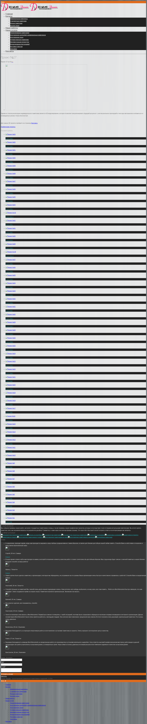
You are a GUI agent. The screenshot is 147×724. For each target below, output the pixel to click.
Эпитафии (13, 49)
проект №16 (9, 420)
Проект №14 (9, 436)
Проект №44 (9, 209)
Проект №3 (9, 514)
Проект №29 (9, 326)
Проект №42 (9, 224)
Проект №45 (9, 201)
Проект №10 (9, 459)
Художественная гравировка (19, 40)
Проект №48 (9, 177)
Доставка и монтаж (16, 46)
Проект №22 (9, 373)
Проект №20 (9, 389)
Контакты (10, 51)
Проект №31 (9, 310)
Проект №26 (9, 342)
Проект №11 (9, 451)
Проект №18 (9, 404)
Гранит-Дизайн (6, 678)
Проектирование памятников (19, 33)
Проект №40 (9, 240)
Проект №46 (9, 193)
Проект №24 (9, 357)
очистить (4, 676)
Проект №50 (9, 162)
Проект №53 (9, 138)
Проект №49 (9, 170)
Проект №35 (9, 279)
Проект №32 (9, 303)
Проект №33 (9, 295)
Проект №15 (9, 428)
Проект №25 (9, 350)
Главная (9, 14)
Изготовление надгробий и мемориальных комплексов (28, 35)
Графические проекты (8, 127)
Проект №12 (9, 444)
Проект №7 (9, 483)
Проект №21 (9, 381)
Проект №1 (9, 522)
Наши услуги (11, 30)
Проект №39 (9, 248)
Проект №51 (9, 154)
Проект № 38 (10, 256)
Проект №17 (9, 412)
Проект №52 (9, 146)
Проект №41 (9, 232)
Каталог (9, 16)
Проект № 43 (9, 217)
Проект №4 (9, 506)
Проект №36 (9, 271)
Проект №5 (9, 498)
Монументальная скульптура (19, 42)
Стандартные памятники (18, 21)
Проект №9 (9, 467)
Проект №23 (9, 365)
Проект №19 (9, 397)
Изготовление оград (16, 37)
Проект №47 (9, 185)
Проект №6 (9, 490)
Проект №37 (9, 264)
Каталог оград (14, 25)
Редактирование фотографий (20, 44)
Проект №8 (9, 475)
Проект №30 (9, 318)
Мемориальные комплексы (19, 19)
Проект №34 (9, 287)
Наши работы (12, 28)
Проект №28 (9, 334)
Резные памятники (16, 23)
